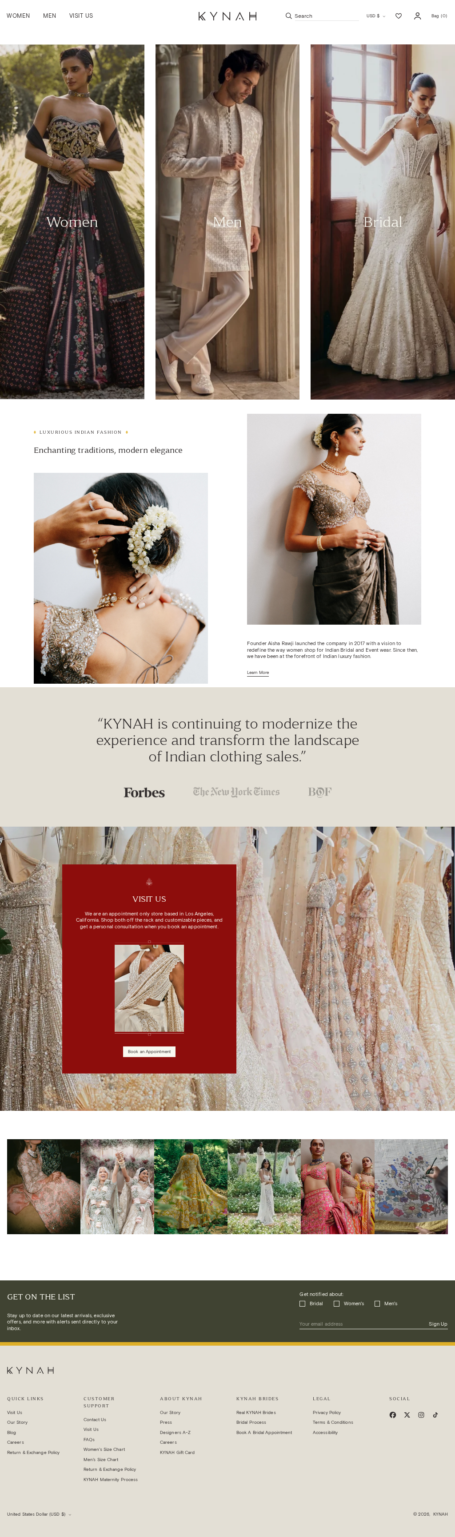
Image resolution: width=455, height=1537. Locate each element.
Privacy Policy (327, 1412)
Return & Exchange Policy (33, 1452)
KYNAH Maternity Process (111, 1479)
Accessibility (325, 1432)
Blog (11, 1432)
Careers (15, 1442)
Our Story (17, 1422)
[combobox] (327, 16)
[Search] (289, 16)
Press (166, 1422)
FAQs (89, 1439)
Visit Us (14, 1412)
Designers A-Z (175, 1432)
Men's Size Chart (101, 1459)
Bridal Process (251, 1422)
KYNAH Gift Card (177, 1452)
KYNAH (440, 1514)
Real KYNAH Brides (256, 1412)
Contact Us (95, 1419)
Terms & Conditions (333, 1422)
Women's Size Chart (104, 1449)
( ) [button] (439, 18)
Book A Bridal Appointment (264, 1432)
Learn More (258, 672)
